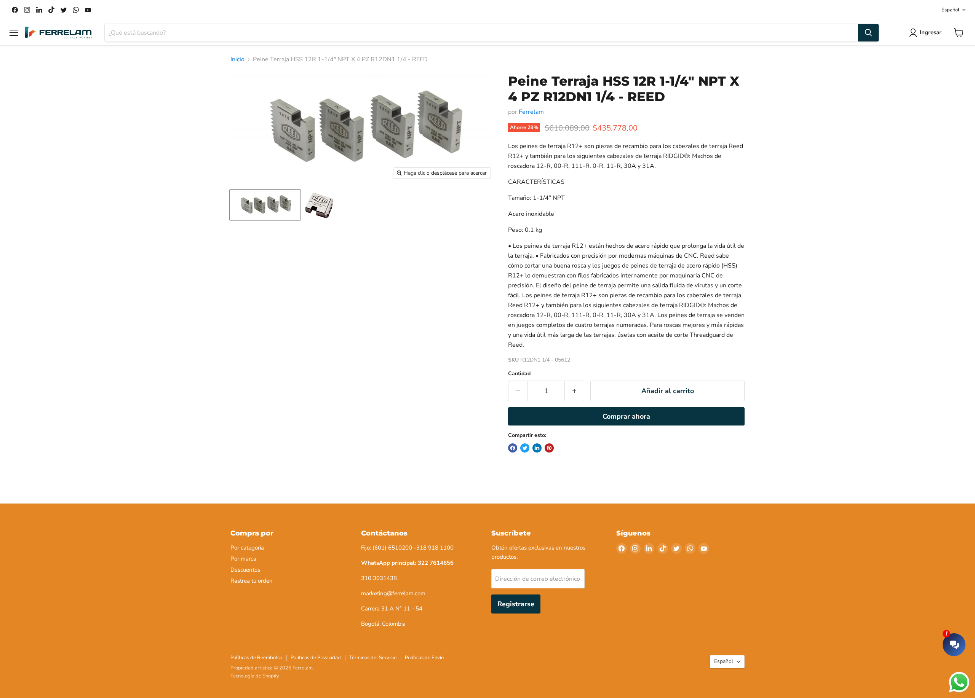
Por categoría (247, 547)
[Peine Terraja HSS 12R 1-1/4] (319, 205)
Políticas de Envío (424, 657)
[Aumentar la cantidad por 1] (574, 391)
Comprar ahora (626, 416)
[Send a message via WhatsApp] (959, 682)
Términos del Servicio (372, 657)
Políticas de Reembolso (256, 657)
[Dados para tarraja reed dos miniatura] (265, 205)
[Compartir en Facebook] (512, 448)
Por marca (243, 559)
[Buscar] (868, 32)
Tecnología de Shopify (254, 676)
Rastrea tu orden (251, 581)
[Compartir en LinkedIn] (537, 448)
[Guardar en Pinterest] (549, 448)
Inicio (237, 59)
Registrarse (515, 604)
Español (950, 9)
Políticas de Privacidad (316, 657)
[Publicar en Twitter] (524, 448)
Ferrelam (531, 112)
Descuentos (245, 570)
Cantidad (519, 374)
